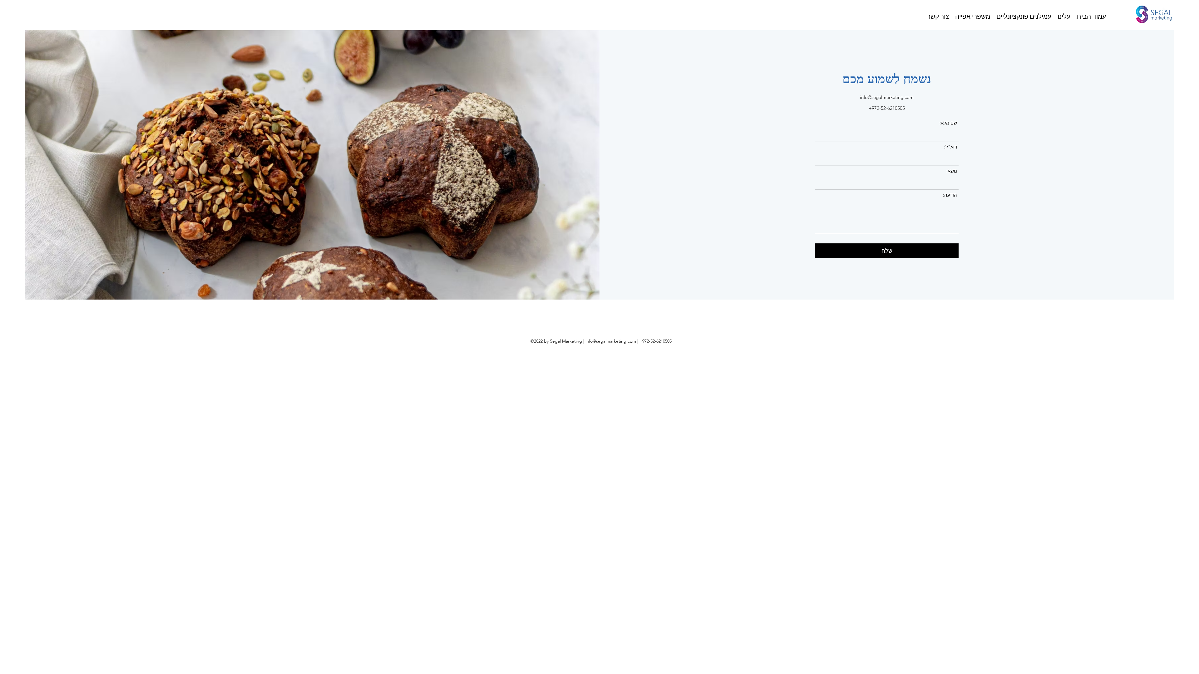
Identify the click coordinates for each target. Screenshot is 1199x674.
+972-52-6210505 (655, 341)
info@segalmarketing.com (887, 97)
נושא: (951, 170)
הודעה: (950, 195)
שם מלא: (948, 122)
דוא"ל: (950, 146)
